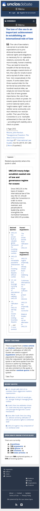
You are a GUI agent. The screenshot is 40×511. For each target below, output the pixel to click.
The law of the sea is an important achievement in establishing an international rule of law (19, 34)
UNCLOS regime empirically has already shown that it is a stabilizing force (24, 267)
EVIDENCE (11, 21)
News (30, 481)
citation (11, 348)
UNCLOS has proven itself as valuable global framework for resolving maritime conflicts (15, 243)
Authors (7, 472)
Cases (7, 474)
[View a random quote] (22, 448)
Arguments (11, 157)
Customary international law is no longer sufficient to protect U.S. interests (25, 289)
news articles (19, 453)
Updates (28, 493)
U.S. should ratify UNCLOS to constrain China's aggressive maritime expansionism (19, 391)
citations (17, 450)
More (10, 145)
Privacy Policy (26, 495)
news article (28, 346)
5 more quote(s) (13, 328)
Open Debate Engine (27, 499)
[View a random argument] (25, 446)
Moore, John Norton (15, 132)
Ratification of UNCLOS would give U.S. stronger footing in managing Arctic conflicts (19, 399)
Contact (19, 493)
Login (13, 13)
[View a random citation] (23, 450)
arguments (10, 355)
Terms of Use (14, 495)
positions (16, 444)
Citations (8, 476)
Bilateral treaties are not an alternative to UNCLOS (24, 320)
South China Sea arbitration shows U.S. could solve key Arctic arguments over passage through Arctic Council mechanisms (18, 408)
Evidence (31, 478)
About (11, 493)
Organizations (32, 483)
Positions (31, 485)
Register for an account (27, 13)
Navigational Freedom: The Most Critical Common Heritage (18, 137)
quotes (17, 448)
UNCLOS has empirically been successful (24, 306)
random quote (22, 370)
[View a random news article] (27, 453)
